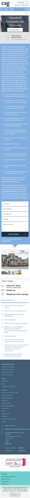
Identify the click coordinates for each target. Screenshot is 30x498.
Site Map (4, 474)
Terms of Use (5, 481)
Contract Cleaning (7, 374)
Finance (4, 411)
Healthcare (5, 416)
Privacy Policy (6, 479)
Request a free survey (17, 294)
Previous (2, 37)
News (3, 384)
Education (5, 400)
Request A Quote (19, 9)
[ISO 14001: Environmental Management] (15, 463)
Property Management (8, 406)
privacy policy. (23, 491)
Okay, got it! (15, 494)
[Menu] (26, 13)
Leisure (4, 421)
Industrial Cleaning (7, 395)
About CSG (5, 381)
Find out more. (6, 241)
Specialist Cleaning (7, 372)
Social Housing (6, 403)
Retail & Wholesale (7, 398)
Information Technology (8, 419)
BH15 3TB (8, 444)
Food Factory (5, 413)
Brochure (21, 2)
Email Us (4, 9)
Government (5, 408)
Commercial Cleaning (8, 367)
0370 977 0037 (9, 9)
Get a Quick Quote (14, 30)
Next (28, 37)
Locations (4, 484)
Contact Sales (13, 234)
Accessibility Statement (8, 476)
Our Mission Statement (8, 386)
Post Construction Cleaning (10, 392)
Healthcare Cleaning (8, 369)
